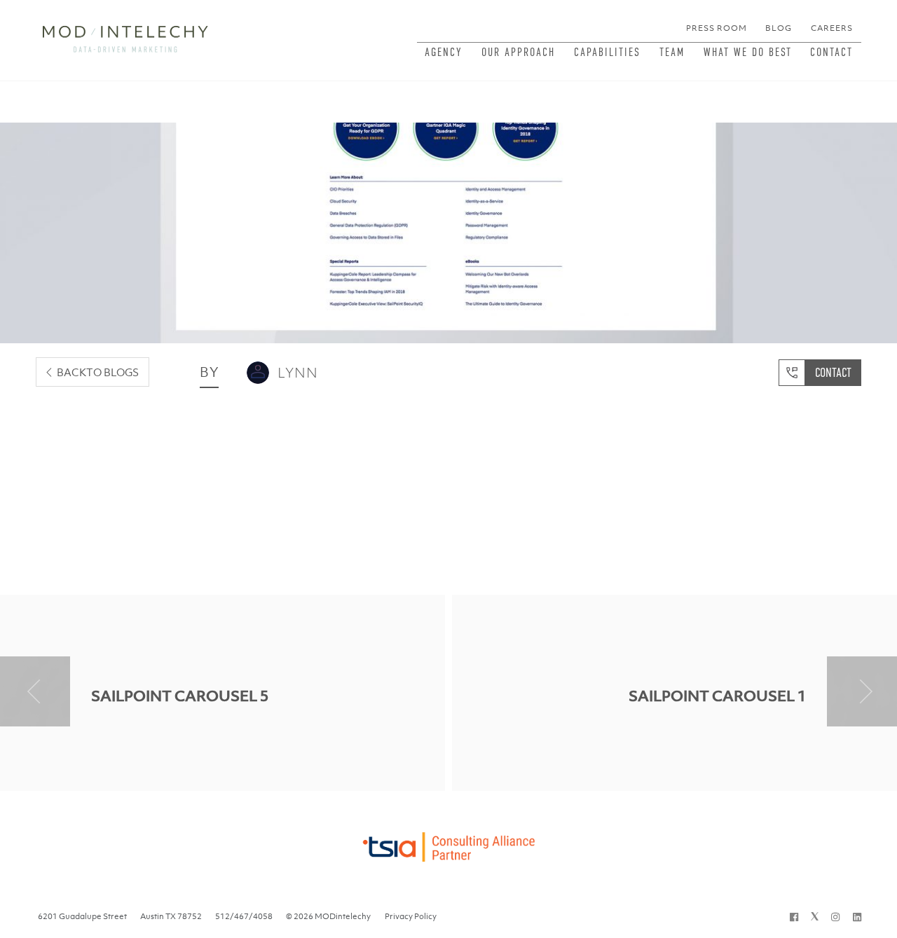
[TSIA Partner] (448, 843)
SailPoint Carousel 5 (179, 696)
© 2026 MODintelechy (328, 916)
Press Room (716, 28)
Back (98, 372)
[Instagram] (835, 916)
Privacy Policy (411, 916)
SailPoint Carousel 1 (717, 696)
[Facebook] (794, 916)
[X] (815, 916)
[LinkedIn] (857, 916)
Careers (832, 28)
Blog (778, 28)
